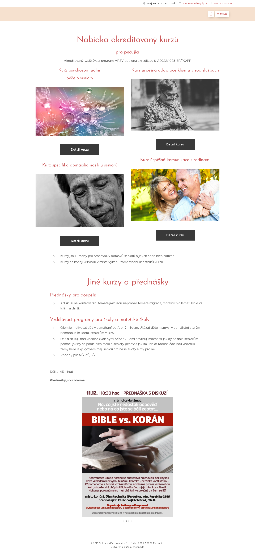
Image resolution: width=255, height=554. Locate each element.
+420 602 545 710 (223, 3)
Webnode (138, 546)
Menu (223, 14)
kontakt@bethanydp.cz (195, 3)
